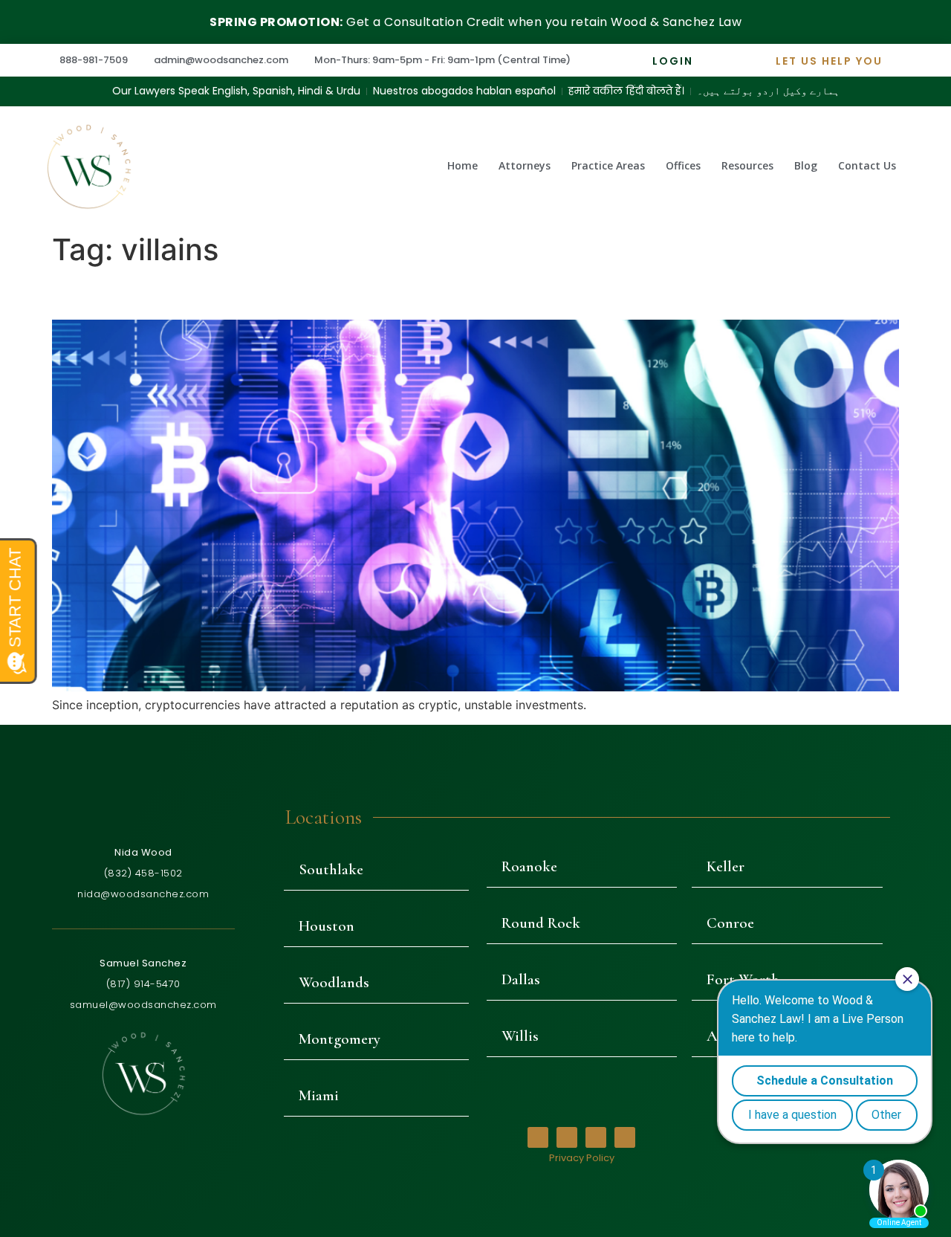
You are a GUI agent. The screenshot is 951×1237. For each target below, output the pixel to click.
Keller (725, 866)
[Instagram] (595, 1137)
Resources (747, 165)
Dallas (521, 979)
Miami (319, 1095)
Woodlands (334, 982)
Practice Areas (608, 165)
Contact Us (867, 165)
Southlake (331, 869)
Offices (683, 165)
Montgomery (339, 1039)
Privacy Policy (581, 1158)
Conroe (730, 923)
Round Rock (541, 923)
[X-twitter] (566, 1137)
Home (462, 165)
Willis (520, 1036)
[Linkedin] (624, 1137)
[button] (376, 869)
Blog (805, 165)
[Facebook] (538, 1137)
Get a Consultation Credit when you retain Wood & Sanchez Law (475, 21)
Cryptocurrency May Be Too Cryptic (254, 293)
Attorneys (525, 165)
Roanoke (529, 866)
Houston (326, 926)
